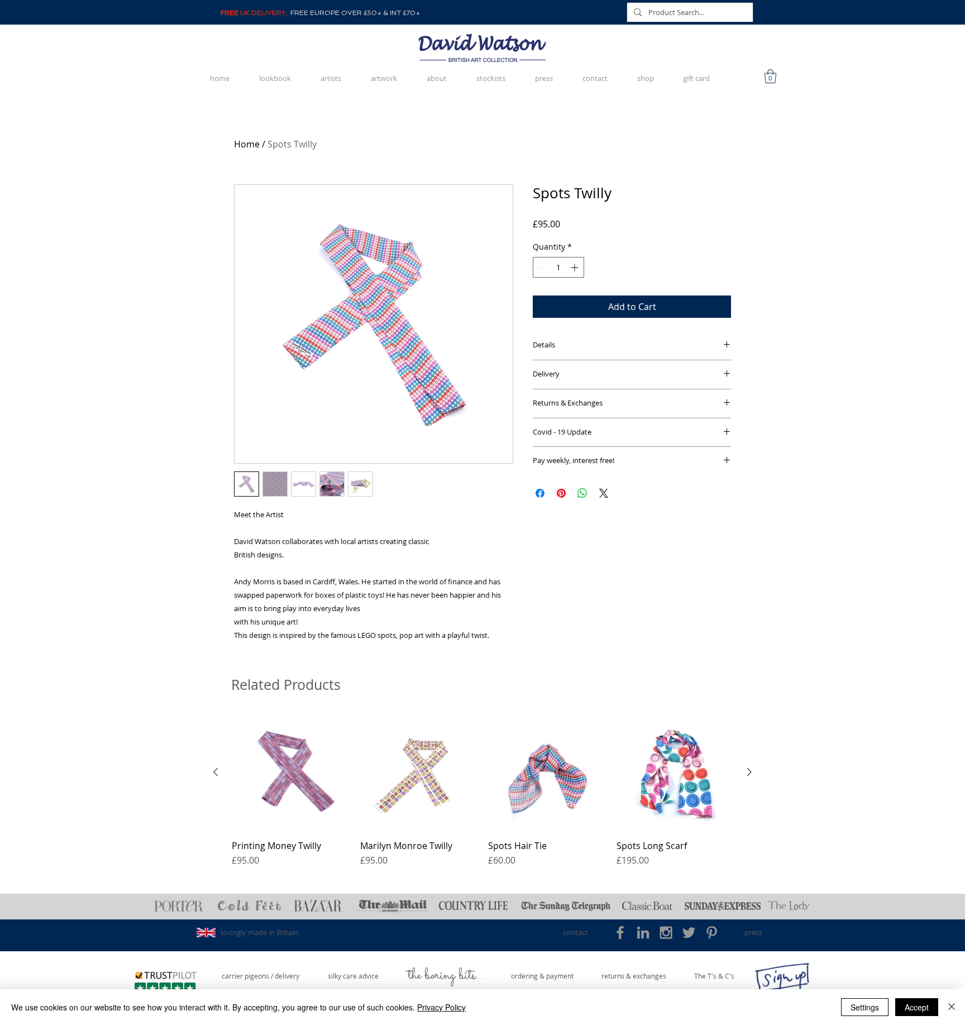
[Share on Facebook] (540, 493)
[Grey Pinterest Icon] (711, 932)
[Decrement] (541, 267)
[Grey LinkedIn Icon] (643, 932)
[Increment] (575, 267)
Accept (917, 1007)
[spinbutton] (558, 267)
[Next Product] (749, 772)
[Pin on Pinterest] (561, 493)
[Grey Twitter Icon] (689, 932)
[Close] (951, 1007)
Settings (865, 1007)
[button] (770, 76)
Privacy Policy (441, 1007)
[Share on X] (603, 493)
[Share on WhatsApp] (582, 493)
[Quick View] (290, 772)
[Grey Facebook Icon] (620, 932)
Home (247, 144)
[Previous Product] (215, 772)
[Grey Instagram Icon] (666, 932)
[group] (482, 790)
